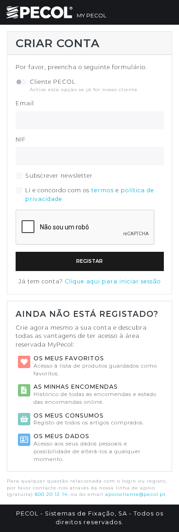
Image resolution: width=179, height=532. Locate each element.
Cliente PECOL (53, 81)
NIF (21, 139)
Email (25, 103)
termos (102, 190)
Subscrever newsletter (59, 175)
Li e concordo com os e (89, 194)
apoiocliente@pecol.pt (135, 494)
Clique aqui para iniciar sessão (113, 281)
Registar (89, 261)
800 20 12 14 (51, 494)
